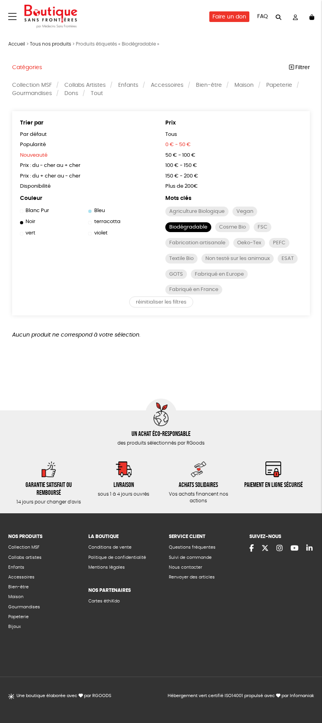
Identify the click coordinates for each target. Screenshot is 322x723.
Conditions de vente (110, 547)
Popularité (33, 144)
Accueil (16, 44)
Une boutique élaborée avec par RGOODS (63, 696)
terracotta (107, 221)
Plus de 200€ (181, 186)
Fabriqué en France (193, 289)
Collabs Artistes (85, 85)
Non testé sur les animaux (237, 258)
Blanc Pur (37, 210)
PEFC (279, 242)
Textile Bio (181, 258)
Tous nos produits (50, 44)
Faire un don (229, 17)
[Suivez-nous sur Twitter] (265, 548)
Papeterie (279, 85)
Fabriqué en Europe (219, 274)
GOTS (176, 274)
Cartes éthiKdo (104, 601)
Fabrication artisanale (197, 242)
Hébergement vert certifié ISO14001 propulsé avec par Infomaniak (241, 696)
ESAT (288, 258)
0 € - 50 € (178, 144)
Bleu (99, 210)
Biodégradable (188, 227)
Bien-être (209, 85)
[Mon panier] (311, 17)
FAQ (262, 16)
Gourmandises (32, 93)
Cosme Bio (232, 227)
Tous (171, 134)
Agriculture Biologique (197, 211)
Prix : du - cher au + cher (50, 165)
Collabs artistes (25, 557)
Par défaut (33, 134)
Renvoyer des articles (192, 577)
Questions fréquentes (192, 547)
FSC (262, 227)
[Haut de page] (306, 691)
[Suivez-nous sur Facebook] (251, 548)
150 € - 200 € (181, 176)
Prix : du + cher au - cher (50, 176)
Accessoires (167, 85)
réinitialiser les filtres (161, 302)
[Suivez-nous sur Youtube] (294, 548)
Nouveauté (34, 155)
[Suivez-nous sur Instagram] (279, 548)
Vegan (244, 211)
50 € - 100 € (180, 155)
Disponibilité (35, 186)
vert (30, 233)
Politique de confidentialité (117, 557)
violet (100, 233)
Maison (244, 85)
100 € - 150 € (181, 165)
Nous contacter (185, 567)
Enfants (128, 85)
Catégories (27, 67)
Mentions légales (106, 567)
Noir (30, 221)
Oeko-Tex (249, 242)
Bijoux (14, 626)
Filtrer (302, 67)
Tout (97, 93)
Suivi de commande (190, 557)
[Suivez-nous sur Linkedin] (309, 548)
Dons (71, 93)
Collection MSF (32, 85)
